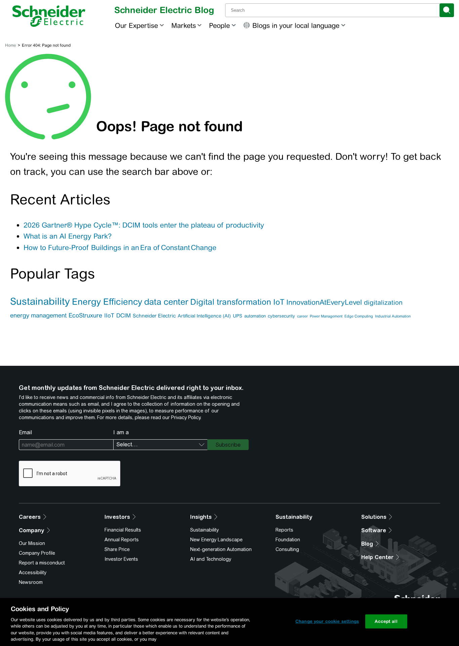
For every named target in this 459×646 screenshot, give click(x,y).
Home (10, 45)
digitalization (383, 302)
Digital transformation (230, 301)
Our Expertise (136, 25)
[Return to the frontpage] (48, 16)
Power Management (326, 316)
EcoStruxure (85, 315)
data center (166, 302)
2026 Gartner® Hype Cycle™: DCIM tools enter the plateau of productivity (144, 225)
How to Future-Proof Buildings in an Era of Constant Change (120, 247)
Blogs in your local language (295, 25)
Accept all (386, 621)
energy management (38, 315)
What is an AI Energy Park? (68, 236)
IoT (278, 301)
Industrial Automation (393, 316)
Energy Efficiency (107, 301)
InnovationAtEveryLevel (324, 302)
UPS (237, 315)
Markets (183, 25)
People (219, 25)
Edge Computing (358, 316)
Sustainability (40, 301)
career (302, 316)
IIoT (109, 315)
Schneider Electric (154, 315)
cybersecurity (281, 315)
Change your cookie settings (327, 621)
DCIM (123, 315)
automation (255, 315)
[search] (447, 10)
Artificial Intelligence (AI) (204, 315)
